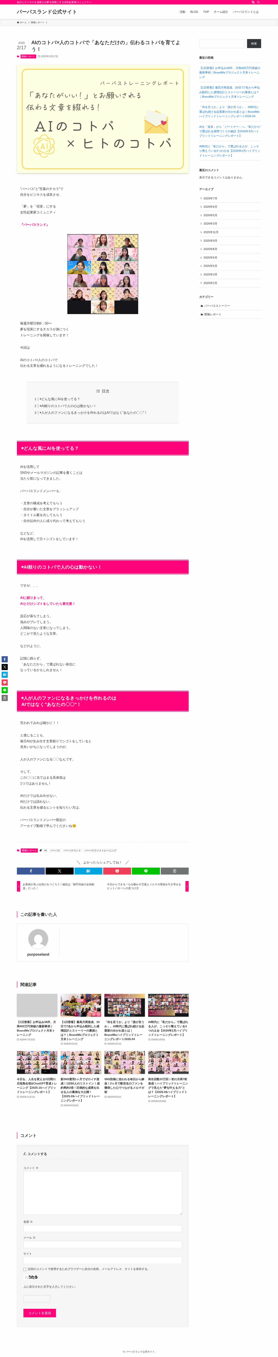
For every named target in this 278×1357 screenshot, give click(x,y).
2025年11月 (211, 232)
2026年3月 (210, 223)
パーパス (55, 850)
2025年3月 (210, 274)
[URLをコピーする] (175, 871)
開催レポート (28, 56)
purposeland (38, 954)
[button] (31, 871)
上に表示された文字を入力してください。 (50, 1286)
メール (29, 1237)
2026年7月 (210, 198)
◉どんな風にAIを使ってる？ (60, 399)
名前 (28, 1221)
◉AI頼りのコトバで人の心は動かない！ (68, 406)
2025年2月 (210, 283)
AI (45, 850)
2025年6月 (210, 257)
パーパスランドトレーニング (100, 850)
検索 (254, 43)
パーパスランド (72, 850)
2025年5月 (210, 265)
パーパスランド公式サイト (47, 11)
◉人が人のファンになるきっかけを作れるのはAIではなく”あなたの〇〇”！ (93, 412)
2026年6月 (210, 206)
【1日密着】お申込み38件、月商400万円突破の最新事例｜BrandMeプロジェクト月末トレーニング (229, 72)
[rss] (253, 2)
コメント (30, 1167)
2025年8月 (210, 249)
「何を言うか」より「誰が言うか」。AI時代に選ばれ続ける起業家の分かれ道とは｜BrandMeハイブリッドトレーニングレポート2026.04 (229, 111)
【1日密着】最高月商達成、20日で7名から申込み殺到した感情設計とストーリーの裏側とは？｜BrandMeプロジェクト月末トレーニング (229, 92)
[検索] (258, 2)
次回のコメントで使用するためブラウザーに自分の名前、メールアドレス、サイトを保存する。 (89, 1269)
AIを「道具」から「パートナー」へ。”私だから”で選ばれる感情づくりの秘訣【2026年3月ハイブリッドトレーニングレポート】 (230, 131)
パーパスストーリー (217, 305)
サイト (27, 1253)
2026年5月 (210, 215)
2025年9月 (210, 240)
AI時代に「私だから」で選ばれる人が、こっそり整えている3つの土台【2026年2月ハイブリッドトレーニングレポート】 (229, 151)
